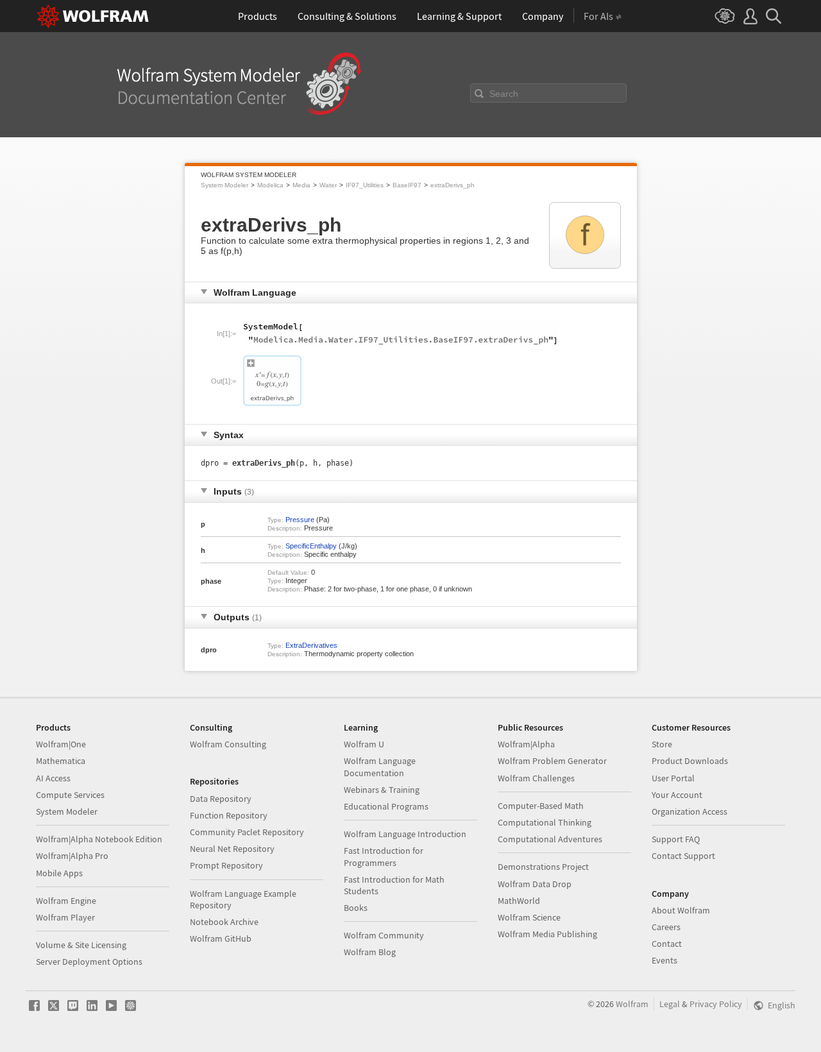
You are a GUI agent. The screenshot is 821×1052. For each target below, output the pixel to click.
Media (301, 185)
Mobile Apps (59, 873)
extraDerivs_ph (452, 185)
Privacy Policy (716, 1004)
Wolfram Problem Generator (552, 761)
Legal (669, 1004)
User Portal (673, 778)
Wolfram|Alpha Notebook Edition (99, 839)
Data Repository (220, 798)
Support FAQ (676, 839)
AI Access (53, 778)
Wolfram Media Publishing (547, 934)
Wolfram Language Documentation (380, 766)
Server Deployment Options (89, 961)
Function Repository (228, 815)
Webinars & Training (381, 789)
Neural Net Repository (232, 848)
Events (664, 960)
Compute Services (70, 795)
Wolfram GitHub (220, 938)
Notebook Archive (224, 922)
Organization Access (689, 811)
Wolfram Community (384, 935)
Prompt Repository (226, 865)
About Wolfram (681, 910)
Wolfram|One (61, 744)
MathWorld (519, 900)
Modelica (270, 185)
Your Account (677, 795)
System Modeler (224, 185)
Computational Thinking (544, 822)
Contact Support (683, 855)
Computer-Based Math (541, 805)
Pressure (299, 519)
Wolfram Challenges (536, 778)
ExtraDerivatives (311, 645)
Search (503, 94)
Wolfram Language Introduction (405, 834)
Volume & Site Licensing (81, 945)
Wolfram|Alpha (526, 744)
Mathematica (60, 761)
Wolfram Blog (370, 952)
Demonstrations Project (543, 866)
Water (328, 185)
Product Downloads (690, 761)
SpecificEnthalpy (311, 546)
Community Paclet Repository (247, 832)
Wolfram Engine (66, 900)
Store (662, 744)
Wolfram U (364, 744)
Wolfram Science (529, 917)
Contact (667, 943)
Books (356, 907)
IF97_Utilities (365, 185)
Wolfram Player (65, 917)
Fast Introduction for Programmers (383, 856)
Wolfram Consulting (228, 744)
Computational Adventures (550, 839)
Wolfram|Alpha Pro (72, 855)
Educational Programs (386, 806)
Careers (666, 927)
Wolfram (632, 1004)
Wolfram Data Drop (534, 884)
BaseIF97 (407, 185)
